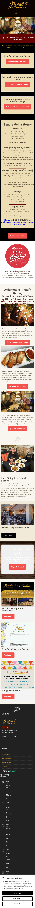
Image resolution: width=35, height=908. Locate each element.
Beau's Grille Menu (17, 236)
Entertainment (6, 763)
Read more (8, 616)
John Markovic (8, 795)
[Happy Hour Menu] (17, 675)
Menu (17, 13)
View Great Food (19, 386)
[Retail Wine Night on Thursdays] (17, 594)
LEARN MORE (8, 535)
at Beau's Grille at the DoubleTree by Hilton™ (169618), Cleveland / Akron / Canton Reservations (17, 46)
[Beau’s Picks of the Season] (17, 635)
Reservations (6, 755)
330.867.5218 (21, 220)
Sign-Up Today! (17, 567)
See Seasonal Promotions (17, 84)
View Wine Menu (18, 428)
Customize (17, 898)
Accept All (17, 893)
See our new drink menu (17, 61)
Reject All (17, 904)
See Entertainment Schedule (17, 107)
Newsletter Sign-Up (8, 759)
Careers (4, 767)
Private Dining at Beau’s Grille (15, 527)
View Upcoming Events (19, 342)
